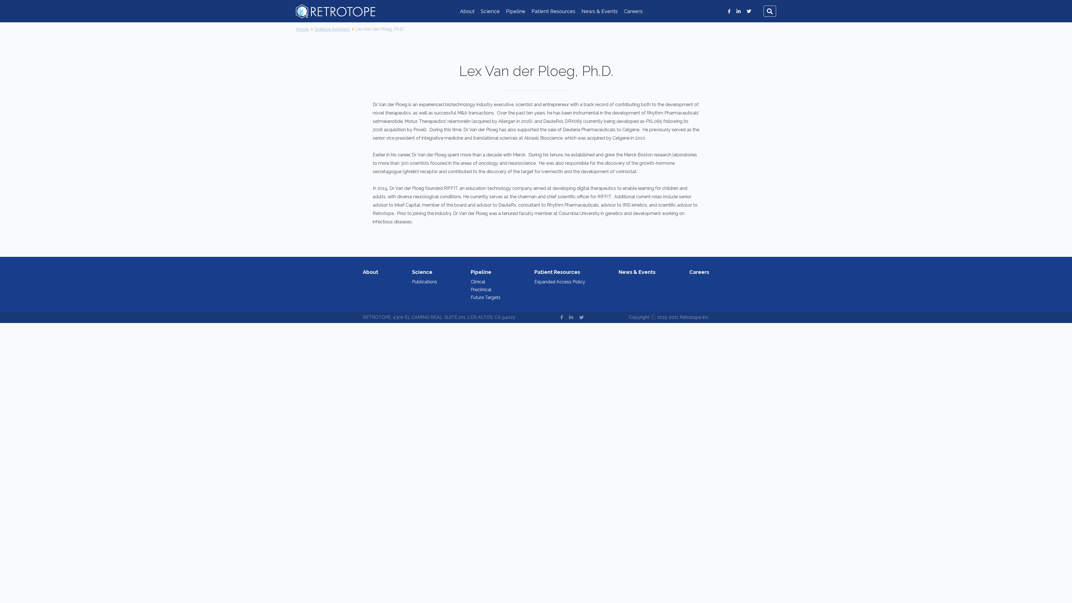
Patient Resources (553, 11)
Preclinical (481, 289)
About (467, 11)
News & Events (600, 11)
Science (490, 11)
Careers (633, 11)
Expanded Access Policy (559, 281)
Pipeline (515, 11)
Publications (424, 281)
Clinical (478, 281)
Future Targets (486, 297)
